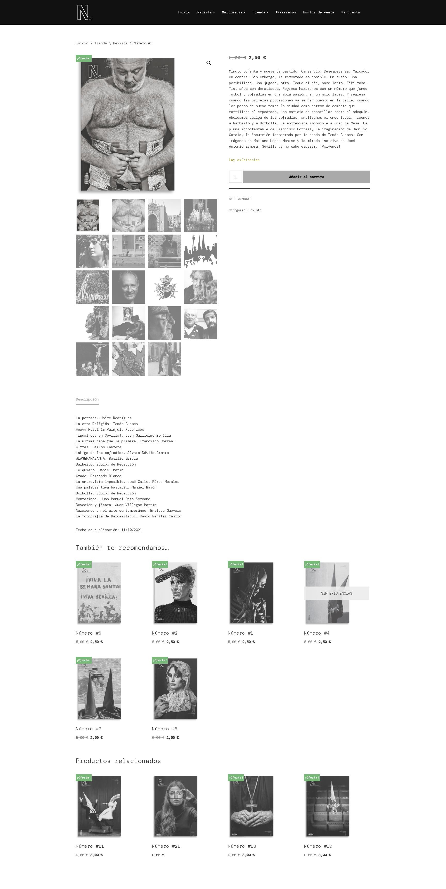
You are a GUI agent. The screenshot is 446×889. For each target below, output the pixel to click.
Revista (120, 43)
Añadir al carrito (306, 176)
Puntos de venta (318, 12)
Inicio (184, 12)
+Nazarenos (285, 12)
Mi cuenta (350, 12)
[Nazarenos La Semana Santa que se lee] (83, 12)
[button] (214, 12)
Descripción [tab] (87, 399)
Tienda (100, 43)
